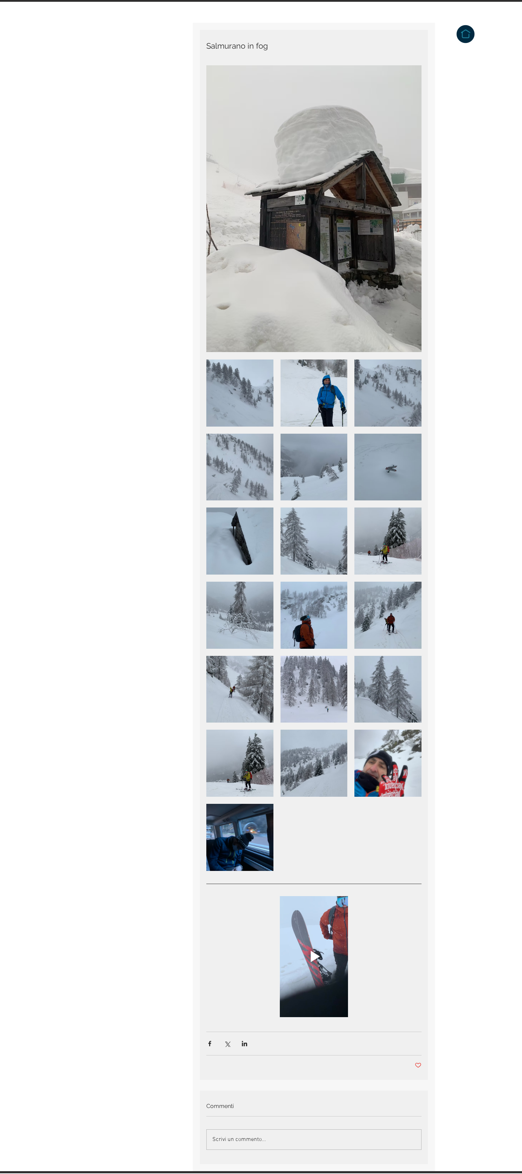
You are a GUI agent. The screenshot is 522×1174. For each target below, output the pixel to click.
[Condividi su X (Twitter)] (227, 1043)
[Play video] (314, 956)
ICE (90, 101)
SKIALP (95, 117)
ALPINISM (99, 84)
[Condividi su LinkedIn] (244, 1043)
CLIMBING (98, 68)
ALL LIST (97, 133)
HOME (93, 52)
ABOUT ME (100, 166)
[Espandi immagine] (239, 393)
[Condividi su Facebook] (209, 1043)
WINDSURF (99, 150)
